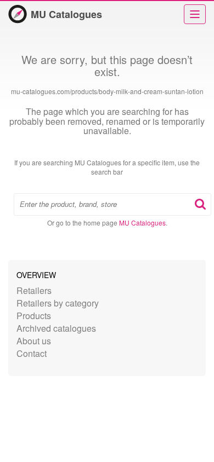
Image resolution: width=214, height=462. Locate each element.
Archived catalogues (56, 328)
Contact (31, 353)
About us (33, 340)
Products (33, 315)
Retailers (34, 290)
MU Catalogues (66, 14)
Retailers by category (57, 303)
